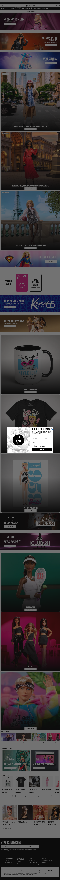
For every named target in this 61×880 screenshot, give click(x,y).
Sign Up (42, 449)
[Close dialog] (52, 429)
